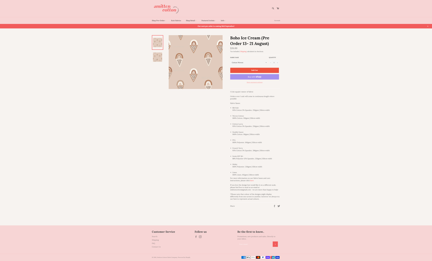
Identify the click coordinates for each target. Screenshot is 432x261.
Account (277, 20)
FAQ (153, 243)
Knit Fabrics (176, 20)
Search (154, 236)
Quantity (272, 57)
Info (223, 20)
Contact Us (156, 247)
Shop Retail (191, 20)
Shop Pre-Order (158, 20)
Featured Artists (208, 20)
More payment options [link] (254, 82)
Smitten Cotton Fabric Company (167, 257)
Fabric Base (234, 57)
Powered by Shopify (184, 257)
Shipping (243, 51)
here (252, 180)
